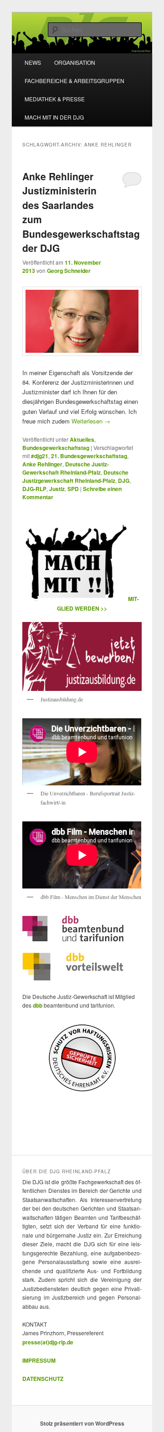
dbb (38, 1005)
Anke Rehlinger (42, 464)
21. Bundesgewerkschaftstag (89, 456)
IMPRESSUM (39, 1360)
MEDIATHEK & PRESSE (55, 99)
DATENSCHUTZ (42, 1379)
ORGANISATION (74, 62)
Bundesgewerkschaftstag (55, 448)
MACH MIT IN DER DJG (54, 117)
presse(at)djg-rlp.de (47, 1342)
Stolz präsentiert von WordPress (82, 1423)
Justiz (57, 489)
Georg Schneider (69, 271)
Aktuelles (82, 439)
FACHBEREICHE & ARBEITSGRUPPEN (74, 80)
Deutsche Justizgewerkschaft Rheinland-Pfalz (75, 476)
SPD (73, 489)
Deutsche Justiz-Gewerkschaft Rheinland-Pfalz (65, 468)
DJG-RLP (34, 489)
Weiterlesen (91, 421)
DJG (123, 480)
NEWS (33, 62)
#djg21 (39, 456)
